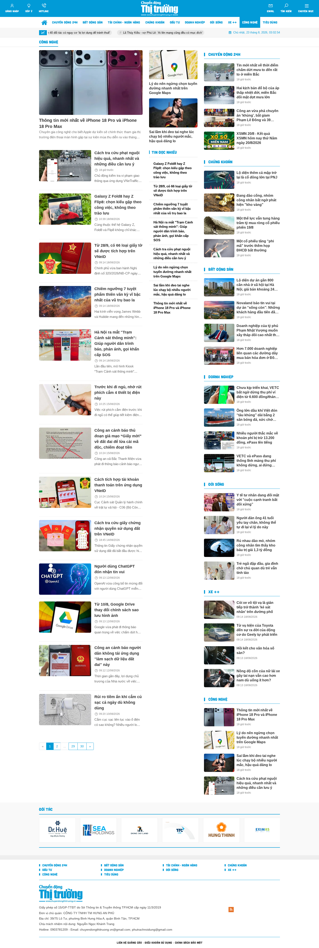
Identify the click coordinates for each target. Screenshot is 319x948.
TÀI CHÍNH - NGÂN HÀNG (181, 865)
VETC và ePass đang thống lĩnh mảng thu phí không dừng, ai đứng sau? (256, 460)
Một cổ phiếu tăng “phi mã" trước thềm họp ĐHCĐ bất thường (255, 245)
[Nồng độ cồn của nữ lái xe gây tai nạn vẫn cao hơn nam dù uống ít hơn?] (219, 678)
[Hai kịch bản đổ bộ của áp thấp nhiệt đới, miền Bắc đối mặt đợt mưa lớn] (219, 95)
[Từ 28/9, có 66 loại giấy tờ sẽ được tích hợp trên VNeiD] (65, 258)
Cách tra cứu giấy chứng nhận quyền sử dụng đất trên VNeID (117, 528)
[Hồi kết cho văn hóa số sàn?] (219, 655)
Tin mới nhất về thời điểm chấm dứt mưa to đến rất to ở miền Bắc (257, 69)
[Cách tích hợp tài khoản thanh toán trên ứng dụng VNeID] (65, 492)
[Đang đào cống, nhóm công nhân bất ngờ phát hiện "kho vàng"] (219, 202)
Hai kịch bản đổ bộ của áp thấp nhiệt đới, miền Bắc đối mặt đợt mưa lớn (258, 92)
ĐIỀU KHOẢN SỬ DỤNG (158, 942)
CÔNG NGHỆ (217, 699)
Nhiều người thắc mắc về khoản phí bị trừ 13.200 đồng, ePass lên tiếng (257, 437)
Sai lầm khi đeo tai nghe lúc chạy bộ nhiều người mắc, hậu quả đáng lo (171, 136)
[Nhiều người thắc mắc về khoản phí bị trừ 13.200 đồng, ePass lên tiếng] (219, 440)
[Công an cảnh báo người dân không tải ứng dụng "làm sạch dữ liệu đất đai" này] (65, 660)
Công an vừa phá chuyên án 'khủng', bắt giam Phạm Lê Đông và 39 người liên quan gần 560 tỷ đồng (257, 115)
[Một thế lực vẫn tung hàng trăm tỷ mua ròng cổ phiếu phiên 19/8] (219, 225)
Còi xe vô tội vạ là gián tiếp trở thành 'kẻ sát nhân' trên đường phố (255, 607)
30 (82, 746)
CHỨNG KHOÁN (220, 162)
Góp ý (28, 11)
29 (73, 746)
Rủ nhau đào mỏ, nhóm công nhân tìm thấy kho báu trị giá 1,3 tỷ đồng (256, 545)
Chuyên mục (306, 11)
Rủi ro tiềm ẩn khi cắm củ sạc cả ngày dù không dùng (118, 702)
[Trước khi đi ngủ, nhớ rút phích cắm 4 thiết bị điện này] (65, 399)
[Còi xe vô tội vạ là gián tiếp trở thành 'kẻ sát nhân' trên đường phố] (219, 610)
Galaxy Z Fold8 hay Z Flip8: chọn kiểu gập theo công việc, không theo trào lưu (172, 170)
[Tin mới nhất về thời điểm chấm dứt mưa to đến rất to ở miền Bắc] (219, 72)
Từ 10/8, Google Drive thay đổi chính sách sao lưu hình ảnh (116, 610)
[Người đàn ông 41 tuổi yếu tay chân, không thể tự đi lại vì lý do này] (219, 525)
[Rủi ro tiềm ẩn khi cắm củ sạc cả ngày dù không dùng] (65, 709)
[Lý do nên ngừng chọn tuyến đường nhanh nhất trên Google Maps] (173, 64)
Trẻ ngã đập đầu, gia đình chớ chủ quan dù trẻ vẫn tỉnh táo (257, 568)
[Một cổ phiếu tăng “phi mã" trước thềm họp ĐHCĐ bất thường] (219, 248)
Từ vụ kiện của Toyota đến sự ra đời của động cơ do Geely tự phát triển (257, 630)
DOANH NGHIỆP (220, 377)
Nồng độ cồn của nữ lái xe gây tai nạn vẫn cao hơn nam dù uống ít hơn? (258, 675)
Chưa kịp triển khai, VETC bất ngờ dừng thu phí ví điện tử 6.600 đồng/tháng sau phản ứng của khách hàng (258, 392)
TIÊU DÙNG (110, 874)
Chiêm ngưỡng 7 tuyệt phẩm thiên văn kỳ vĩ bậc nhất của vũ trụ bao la (117, 294)
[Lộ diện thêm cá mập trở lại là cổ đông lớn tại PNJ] (219, 180)
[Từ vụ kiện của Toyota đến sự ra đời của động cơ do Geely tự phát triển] (219, 632)
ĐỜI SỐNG (216, 484)
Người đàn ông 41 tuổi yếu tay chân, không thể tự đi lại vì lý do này (256, 522)
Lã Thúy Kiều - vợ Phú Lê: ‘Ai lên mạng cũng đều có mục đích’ (133, 32)
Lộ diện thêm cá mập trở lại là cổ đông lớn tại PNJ (257, 175)
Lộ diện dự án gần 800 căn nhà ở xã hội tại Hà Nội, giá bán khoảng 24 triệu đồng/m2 (255, 285)
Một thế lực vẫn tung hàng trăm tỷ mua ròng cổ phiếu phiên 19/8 (258, 222)
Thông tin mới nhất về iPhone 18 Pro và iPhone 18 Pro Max (88, 123)
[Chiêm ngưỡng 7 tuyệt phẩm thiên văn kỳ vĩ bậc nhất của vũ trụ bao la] (65, 301)
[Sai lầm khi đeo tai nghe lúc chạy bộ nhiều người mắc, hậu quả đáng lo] (173, 112)
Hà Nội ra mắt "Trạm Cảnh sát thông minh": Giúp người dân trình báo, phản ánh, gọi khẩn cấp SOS (116, 343)
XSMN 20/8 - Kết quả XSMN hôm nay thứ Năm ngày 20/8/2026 (257, 138)
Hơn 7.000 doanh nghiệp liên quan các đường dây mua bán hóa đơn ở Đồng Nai (258, 353)
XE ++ (214, 592)
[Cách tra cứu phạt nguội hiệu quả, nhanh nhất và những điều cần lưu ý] (65, 165)
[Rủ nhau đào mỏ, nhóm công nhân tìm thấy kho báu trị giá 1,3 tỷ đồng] (219, 548)
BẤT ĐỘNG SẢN (220, 269)
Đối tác (46, 809)
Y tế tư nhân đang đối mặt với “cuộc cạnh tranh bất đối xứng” (258, 499)
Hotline (44, 11)
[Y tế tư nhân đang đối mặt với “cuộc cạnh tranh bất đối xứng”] (219, 502)
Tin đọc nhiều (164, 152)
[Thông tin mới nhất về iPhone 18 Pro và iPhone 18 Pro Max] (91, 82)
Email (270, 11)
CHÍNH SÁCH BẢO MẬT (188, 942)
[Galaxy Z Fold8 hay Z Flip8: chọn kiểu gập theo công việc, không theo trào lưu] (65, 209)
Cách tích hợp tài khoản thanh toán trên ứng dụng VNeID (118, 485)
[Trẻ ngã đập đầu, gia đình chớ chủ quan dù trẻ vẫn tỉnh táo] (219, 571)
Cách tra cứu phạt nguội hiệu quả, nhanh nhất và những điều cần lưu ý (117, 158)
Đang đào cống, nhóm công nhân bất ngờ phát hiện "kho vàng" (256, 200)
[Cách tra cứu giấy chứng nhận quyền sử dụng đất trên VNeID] (65, 535)
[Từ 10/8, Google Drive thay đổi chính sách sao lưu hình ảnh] (65, 617)
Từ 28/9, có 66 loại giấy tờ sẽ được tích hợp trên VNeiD (118, 251)
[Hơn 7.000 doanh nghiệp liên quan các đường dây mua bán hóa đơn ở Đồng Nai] (219, 356)
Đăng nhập (12, 11)
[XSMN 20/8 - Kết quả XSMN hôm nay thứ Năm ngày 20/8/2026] (219, 141)
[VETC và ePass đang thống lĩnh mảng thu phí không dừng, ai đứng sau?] (219, 463)
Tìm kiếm (286, 11)
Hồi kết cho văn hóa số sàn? (255, 650)
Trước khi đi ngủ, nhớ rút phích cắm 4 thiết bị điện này (117, 392)
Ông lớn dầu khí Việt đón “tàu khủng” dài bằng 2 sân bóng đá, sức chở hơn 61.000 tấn (257, 415)
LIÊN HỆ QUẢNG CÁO (129, 942)
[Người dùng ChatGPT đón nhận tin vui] (65, 579)
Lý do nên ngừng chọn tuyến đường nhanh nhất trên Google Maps (173, 88)
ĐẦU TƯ (46, 870)
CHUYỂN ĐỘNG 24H (224, 54)
